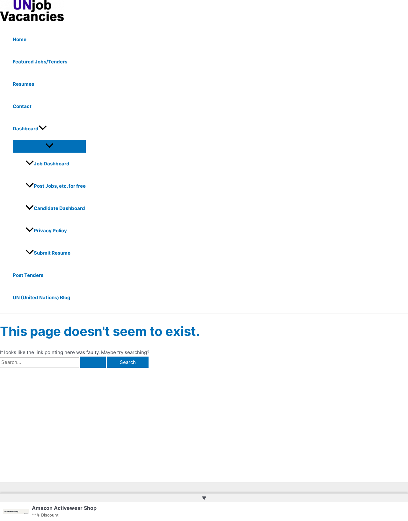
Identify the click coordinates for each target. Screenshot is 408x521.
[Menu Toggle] (49, 146)
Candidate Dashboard (59, 208)
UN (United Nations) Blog (41, 297)
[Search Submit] (93, 362)
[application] (43, 129)
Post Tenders (28, 275)
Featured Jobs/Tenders (40, 62)
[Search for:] (53, 362)
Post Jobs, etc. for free (60, 186)
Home (19, 39)
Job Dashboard (51, 164)
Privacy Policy (50, 231)
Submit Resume (52, 253)
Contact (22, 106)
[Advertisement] (100, 415)
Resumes (23, 84)
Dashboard (26, 129)
